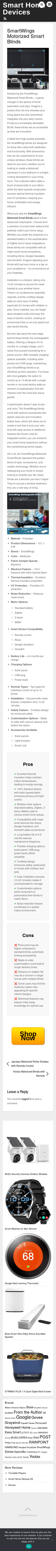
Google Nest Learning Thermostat (21, 1283)
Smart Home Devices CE (20, 1478)
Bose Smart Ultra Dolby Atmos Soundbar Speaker (25, 1335)
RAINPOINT (39, 1442)
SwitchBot (20, 1452)
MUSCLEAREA (19, 1437)
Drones (12, 1485)
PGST (45, 1437)
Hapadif (24, 1423)
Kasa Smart (13, 1432)
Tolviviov (8, 1457)
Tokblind (44, 1452)
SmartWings (43, 1447)
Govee (37, 1417)
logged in (26, 1099)
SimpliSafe (31, 1447)
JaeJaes (42, 1427)
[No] (52, 1539)
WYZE (19, 1457)
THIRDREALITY (33, 1452)
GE (44, 1412)
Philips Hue (10, 1442)
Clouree (44, 1407)
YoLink (26, 1457)
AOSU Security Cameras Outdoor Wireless (26, 1174)
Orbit (36, 1437)
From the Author (28, 1412)
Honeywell (41, 1422)
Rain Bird (25, 1443)
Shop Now (28, 1036)
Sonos (9, 1451)
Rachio (18, 1443)
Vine (15, 1457)
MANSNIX (43, 1432)
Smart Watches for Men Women (21, 1228)
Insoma (34, 1428)
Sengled (22, 1447)
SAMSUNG (11, 1447)
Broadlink (37, 1407)
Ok (28, 1546)
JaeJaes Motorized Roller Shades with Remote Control (30, 1064)
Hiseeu (31, 1423)
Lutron (35, 1432)
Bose (29, 1407)
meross (7, 1438)
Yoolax (34, 1456)
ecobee (9, 1412)
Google (23, 1416)
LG (31, 1432)
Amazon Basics (19, 1407)
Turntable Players (17, 1473)
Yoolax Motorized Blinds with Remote (26, 1073)
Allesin (8, 1407)
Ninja (30, 1437)
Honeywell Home (17, 1427)
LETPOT (25, 1432)
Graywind (12, 1422)
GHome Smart (10, 1418)
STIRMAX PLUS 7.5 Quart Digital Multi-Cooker (28, 1391)
